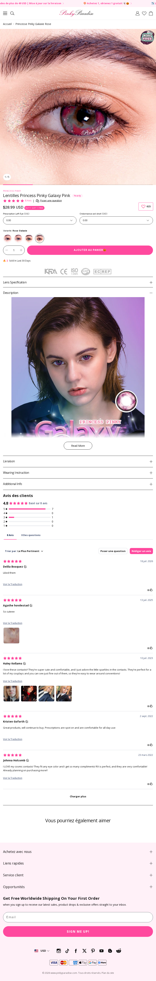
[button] (5, 13)
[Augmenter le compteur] (21, 250)
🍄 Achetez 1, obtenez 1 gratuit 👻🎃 (65, 3)
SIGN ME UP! (78, 931)
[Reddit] (119, 951)
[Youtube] (101, 951)
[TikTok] (67, 951)
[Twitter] (84, 951)
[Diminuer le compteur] (6, 250)
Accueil (7, 24)
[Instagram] (59, 951)
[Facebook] (76, 951)
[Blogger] (110, 951)
